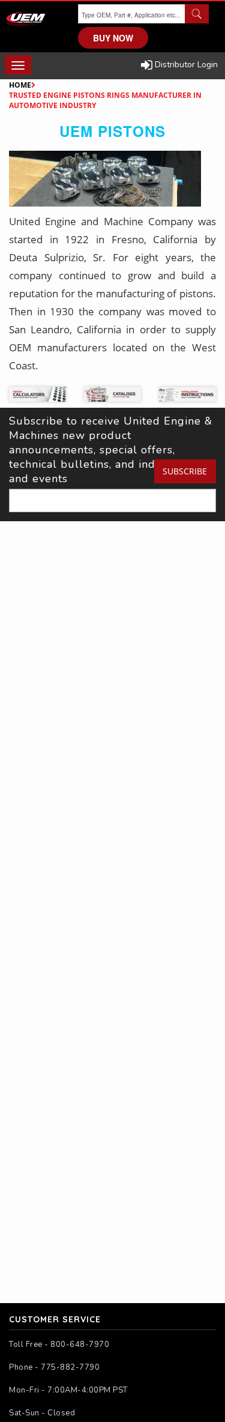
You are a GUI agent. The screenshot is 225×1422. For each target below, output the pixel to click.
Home (20, 85)
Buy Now (113, 38)
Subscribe (185, 471)
